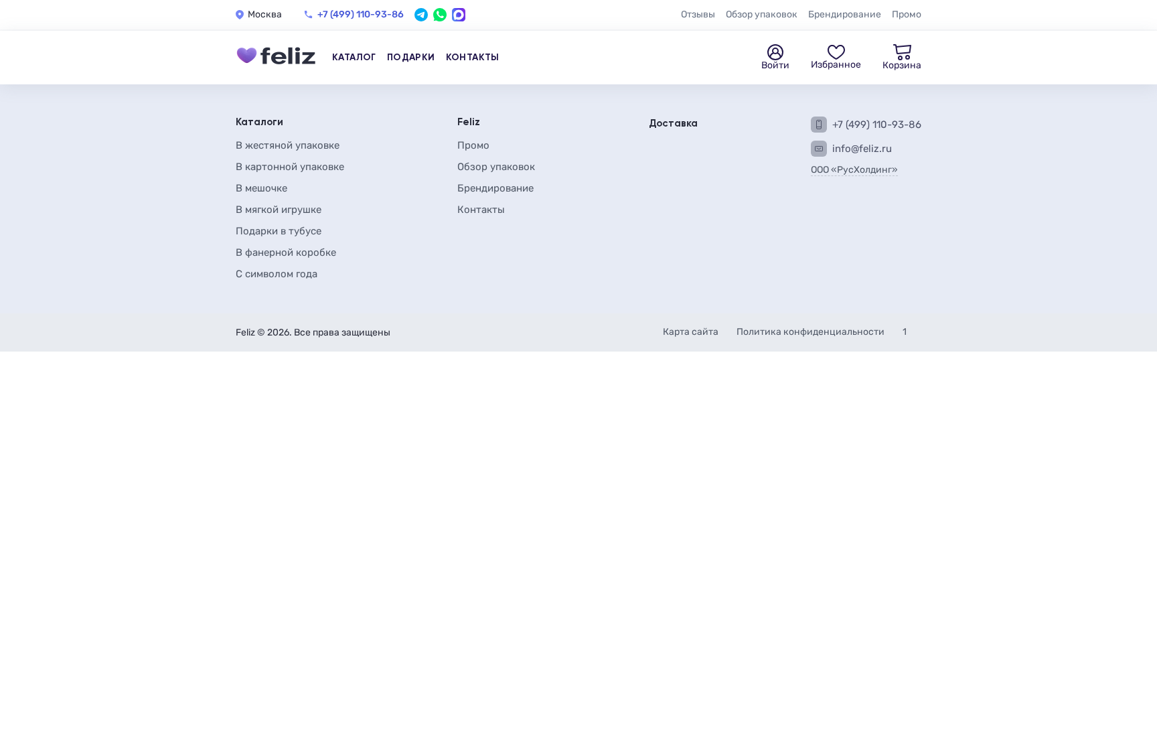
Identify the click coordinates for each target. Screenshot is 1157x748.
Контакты (472, 57)
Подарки (411, 57)
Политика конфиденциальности (811, 332)
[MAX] (458, 14)
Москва (265, 14)
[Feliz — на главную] (276, 57)
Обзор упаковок (761, 14)
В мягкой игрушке (278, 210)
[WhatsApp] (440, 14)
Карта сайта (691, 332)
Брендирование (844, 14)
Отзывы (698, 14)
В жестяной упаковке (287, 145)
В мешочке (261, 188)
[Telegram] (421, 14)
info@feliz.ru (862, 149)
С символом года (276, 274)
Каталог (354, 57)
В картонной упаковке (290, 167)
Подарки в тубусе (278, 231)
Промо (906, 14)
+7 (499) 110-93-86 (360, 14)
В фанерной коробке (286, 252)
